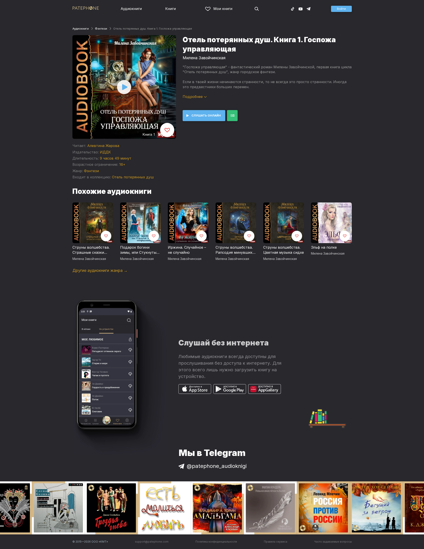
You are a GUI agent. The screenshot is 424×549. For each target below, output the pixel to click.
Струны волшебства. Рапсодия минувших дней (234, 250)
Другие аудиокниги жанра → (100, 270)
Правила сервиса (275, 541)
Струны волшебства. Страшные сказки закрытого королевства (91, 250)
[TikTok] (292, 8)
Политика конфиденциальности (216, 541)
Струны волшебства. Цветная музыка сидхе (283, 250)
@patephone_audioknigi (217, 466)
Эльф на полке (324, 247)
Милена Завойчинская (204, 57)
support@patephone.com (151, 541)
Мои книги (222, 8)
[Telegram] (308, 8)
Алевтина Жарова (103, 145)
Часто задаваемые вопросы (333, 541)
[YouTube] (300, 8)
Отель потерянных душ (133, 177)
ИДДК (105, 152)
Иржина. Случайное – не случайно (187, 250)
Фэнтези (101, 28)
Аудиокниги (131, 8)
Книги (170, 8)
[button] (341, 9)
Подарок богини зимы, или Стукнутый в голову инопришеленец (139, 250)
